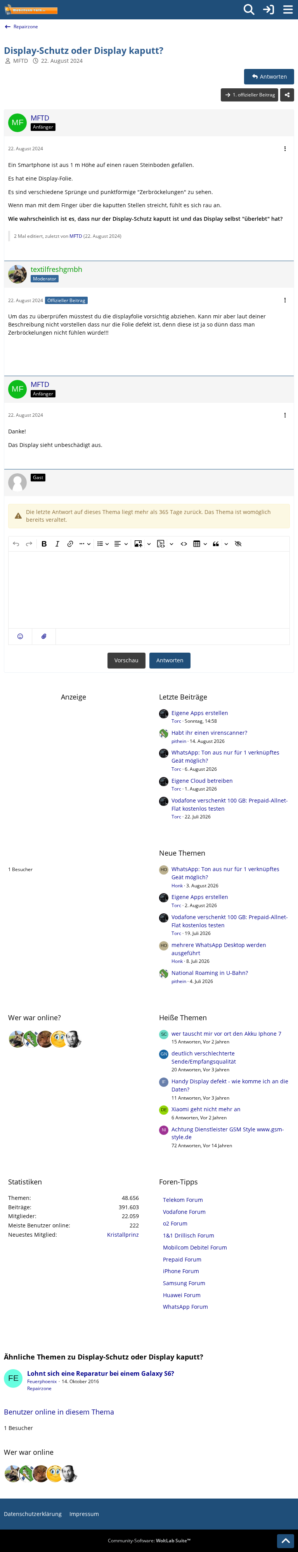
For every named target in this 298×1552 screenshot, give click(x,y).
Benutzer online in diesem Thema (63, 853)
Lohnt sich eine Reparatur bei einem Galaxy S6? (100, 1373)
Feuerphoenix (42, 1381)
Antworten (170, 660)
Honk (177, 885)
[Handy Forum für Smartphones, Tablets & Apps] (30, 9)
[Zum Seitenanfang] (285, 1541)
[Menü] (288, 9)
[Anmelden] (268, 9)
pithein (179, 741)
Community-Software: (149, 1540)
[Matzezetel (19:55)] (45, 1039)
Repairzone (39, 1388)
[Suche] (249, 9)
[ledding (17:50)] (59, 1039)
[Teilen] (287, 94)
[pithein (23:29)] (31, 1039)
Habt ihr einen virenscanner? (209, 732)
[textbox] (149, 590)
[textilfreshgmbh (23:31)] (17, 1039)
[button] (20, 637)
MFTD (20, 60)
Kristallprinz (123, 1234)
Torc (176, 721)
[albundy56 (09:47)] (73, 1039)
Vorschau (126, 660)
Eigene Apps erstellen (200, 713)
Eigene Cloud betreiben (202, 780)
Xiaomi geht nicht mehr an (206, 1109)
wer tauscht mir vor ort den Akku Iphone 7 (226, 1033)
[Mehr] (285, 149)
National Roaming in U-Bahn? (210, 972)
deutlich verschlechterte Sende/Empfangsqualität (204, 1057)
